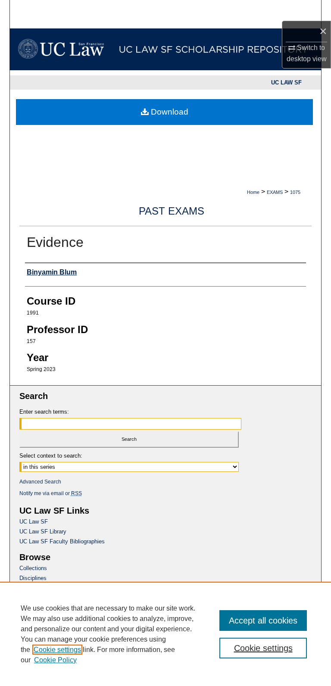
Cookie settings (57, 649)
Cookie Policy (55, 660)
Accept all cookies (263, 620)
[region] (165, 634)
